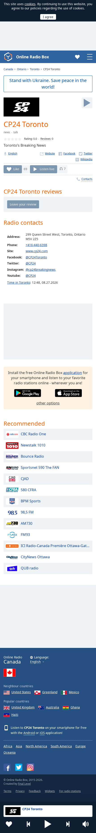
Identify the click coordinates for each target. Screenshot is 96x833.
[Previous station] (28, 824)
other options (48, 403)
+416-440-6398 (36, 245)
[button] (48, 824)
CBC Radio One (33, 433)
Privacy (20, 791)
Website (50, 153)
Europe (80, 746)
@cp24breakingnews (41, 269)
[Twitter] (85, 153)
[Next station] (67, 824)
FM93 (25, 534)
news (7, 132)
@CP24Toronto (36, 257)
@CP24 (31, 263)
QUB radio (29, 568)
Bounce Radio (32, 456)
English (12, 153)
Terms (7, 791)
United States (21, 692)
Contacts (86, 179)
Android (29, 733)
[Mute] (87, 824)
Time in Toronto (18, 282)
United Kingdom (23, 707)
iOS (42, 733)
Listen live (47, 169)
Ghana (75, 707)
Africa (8, 746)
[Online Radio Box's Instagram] (30, 767)
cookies (30, 4)
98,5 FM (27, 512)
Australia (52, 707)
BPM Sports (31, 501)
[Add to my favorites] (9, 824)
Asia (19, 746)
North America (36, 746)
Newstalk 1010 (33, 445)
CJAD (25, 478)
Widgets (50, 791)
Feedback (35, 791)
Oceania (10, 752)
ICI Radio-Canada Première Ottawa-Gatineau (55, 545)
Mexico (74, 692)
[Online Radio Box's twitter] (18, 767)
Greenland (49, 692)
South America (61, 746)
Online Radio (13, 660)
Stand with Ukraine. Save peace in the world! (48, 83)
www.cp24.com (37, 251)
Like (16, 169)
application (72, 372)
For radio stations (70, 791)
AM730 (26, 523)
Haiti (14, 714)
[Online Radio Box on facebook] (7, 767)
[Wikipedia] (83, 159)
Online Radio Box (32, 56)
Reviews (45, 139)
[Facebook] (66, 153)
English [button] (35, 662)
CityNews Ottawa (35, 556)
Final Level (24, 784)
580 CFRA (28, 489)
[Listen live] (87, 102)
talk (15, 132)
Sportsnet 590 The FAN (40, 467)
